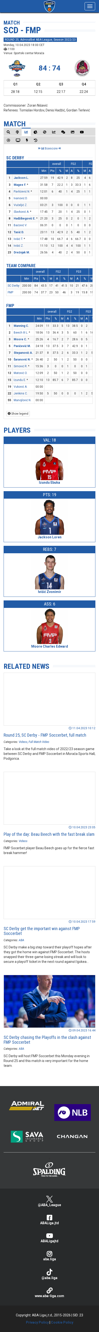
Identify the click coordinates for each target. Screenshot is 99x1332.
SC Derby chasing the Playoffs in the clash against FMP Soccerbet (47, 1040)
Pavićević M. (22, 346)
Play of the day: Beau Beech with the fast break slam (49, 834)
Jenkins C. (21, 393)
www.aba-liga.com (49, 1296)
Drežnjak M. (22, 252)
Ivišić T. (18, 239)
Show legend (19, 413)
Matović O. (20, 373)
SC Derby (15, 157)
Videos (23, 742)
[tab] (8, 132)
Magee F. (20, 185)
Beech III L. (21, 332)
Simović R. (20, 366)
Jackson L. (21, 178)
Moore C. (20, 339)
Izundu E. (20, 380)
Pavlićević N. (22, 191)
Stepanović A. (23, 352)
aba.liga (49, 1259)
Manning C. (21, 326)
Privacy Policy (37, 1322)
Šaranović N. (22, 359)
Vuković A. (20, 386)
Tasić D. (19, 232)
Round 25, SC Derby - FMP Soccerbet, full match (45, 735)
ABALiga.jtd (49, 1223)
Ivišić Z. (19, 245)
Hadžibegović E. (25, 218)
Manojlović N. (22, 400)
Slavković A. (21, 211)
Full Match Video (39, 742)
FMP (10, 292)
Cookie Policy (62, 1322)
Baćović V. (20, 225)
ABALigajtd (49, 1241)
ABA (21, 940)
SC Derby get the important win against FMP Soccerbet (42, 931)
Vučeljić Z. (20, 205)
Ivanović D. (21, 198)
